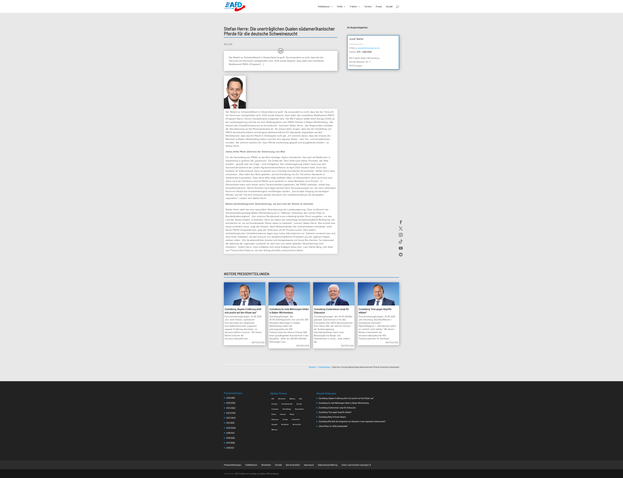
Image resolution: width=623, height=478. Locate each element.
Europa (299, 404)
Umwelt (274, 424)
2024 (228, 407)
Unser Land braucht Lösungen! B (356, 464)
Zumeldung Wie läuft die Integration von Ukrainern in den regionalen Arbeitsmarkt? (352, 421)
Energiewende (287, 404)
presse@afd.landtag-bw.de (367, 48)
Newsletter (266, 464)
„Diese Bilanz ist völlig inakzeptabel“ (333, 426)
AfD (272, 398)
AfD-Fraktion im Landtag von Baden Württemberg (257, 473)
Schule (285, 419)
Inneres (283, 414)
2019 (228, 432)
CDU (300, 398)
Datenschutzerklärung (327, 464)
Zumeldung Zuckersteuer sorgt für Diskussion (337, 407)
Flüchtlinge (286, 409)
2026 (228, 397)
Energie (274, 404)
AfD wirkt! (282, 398)
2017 (228, 442)
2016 (228, 447)
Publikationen (324, 6)
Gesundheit (299, 409)
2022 (228, 417)
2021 (228, 422)
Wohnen (274, 429)
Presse (379, 6)
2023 (228, 413)
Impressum (309, 464)
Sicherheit (296, 419)
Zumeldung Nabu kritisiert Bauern (332, 417)
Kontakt (389, 6)
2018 (228, 437)
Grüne (273, 414)
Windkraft (285, 424)
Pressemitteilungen (232, 464)
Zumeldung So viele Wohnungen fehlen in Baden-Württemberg (289, 310)
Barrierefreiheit (293, 464)
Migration (275, 419)
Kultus (292, 414)
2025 (228, 402)
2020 (228, 427)
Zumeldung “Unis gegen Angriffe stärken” (335, 412)
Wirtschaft (297, 424)
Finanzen (275, 409)
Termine (368, 6)
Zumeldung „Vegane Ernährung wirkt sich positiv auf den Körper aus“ (243, 310)
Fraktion (353, 6)
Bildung (292, 398)
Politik (339, 6)
